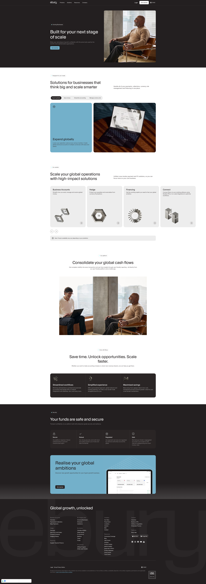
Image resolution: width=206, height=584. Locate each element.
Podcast (106, 542)
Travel (78, 538)
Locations (106, 524)
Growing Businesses (82, 520)
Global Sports (80, 532)
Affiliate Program (81, 547)
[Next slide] (56, 231)
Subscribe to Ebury (109, 548)
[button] (62, 2)
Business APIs (134, 522)
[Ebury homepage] (53, 2)
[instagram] (135, 542)
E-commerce (80, 534)
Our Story (106, 520)
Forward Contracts (55, 534)
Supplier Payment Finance (57, 543)
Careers (106, 526)
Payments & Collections (56, 522)
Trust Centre (107, 554)
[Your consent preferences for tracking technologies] (2, 581)
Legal (51, 567)
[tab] (56, 98)
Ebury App (134, 532)
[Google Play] (144, 536)
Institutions (80, 524)
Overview (52, 520)
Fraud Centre (107, 552)
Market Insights (108, 546)
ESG (105, 528)
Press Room (107, 522)
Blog (105, 538)
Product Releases (108, 550)
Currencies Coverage (109, 536)
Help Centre (107, 540)
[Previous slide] (51, 231)
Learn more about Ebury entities (64, 572)
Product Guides (108, 544)
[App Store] (135, 536)
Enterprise (79, 522)
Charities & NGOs (81, 530)
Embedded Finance (136, 526)
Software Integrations (136, 524)
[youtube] (141, 542)
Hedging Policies (54, 536)
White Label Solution (82, 549)
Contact (106, 529)
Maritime (79, 536)
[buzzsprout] (144, 542)
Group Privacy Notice (59, 567)
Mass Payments (54, 524)
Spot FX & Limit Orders (56, 532)
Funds (78, 540)
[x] (138, 542)
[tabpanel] (103, 127)
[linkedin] (132, 542)
